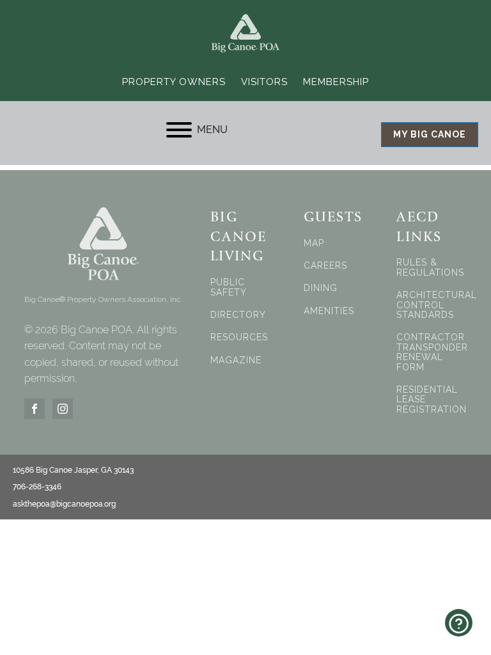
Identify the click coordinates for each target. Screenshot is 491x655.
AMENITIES (329, 311)
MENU (212, 129)
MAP (314, 243)
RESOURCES (239, 337)
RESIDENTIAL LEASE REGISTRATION (431, 399)
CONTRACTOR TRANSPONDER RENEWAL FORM (432, 352)
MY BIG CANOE (429, 134)
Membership (336, 82)
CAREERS (325, 266)
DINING (321, 288)
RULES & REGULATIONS (430, 267)
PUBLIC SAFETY (228, 287)
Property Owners (174, 82)
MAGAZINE (235, 360)
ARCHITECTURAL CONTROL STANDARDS (436, 305)
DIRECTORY (238, 315)
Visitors (264, 82)
